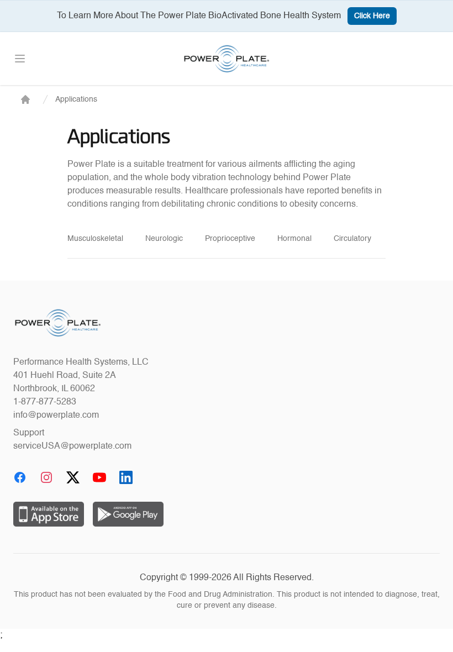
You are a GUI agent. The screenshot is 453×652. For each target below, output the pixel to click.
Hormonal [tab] (294, 239)
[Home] (25, 99)
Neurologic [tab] (164, 239)
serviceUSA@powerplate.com (72, 446)
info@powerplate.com (56, 415)
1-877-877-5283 (44, 402)
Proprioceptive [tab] (230, 239)
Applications (76, 99)
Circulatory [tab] (352, 239)
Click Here (372, 16)
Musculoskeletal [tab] (95, 239)
